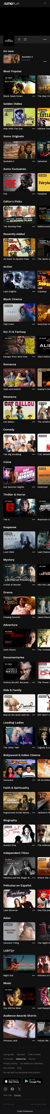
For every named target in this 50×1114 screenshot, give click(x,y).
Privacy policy (10, 1063)
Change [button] (17, 1095)
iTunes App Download (12, 1081)
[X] (19, 1089)
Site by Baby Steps (39, 1104)
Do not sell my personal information (21, 1072)
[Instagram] (5, 1089)
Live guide (8, 1054)
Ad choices (9, 1068)
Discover (21, 1054)
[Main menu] (45, 3)
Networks (21, 1059)
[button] (25, 58)
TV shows (8, 1059)
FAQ (19, 1068)
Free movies (34, 1054)
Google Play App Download (33, 1081)
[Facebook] (12, 1089)
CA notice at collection (31, 1063)
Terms (31, 1059)
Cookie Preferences (25, 1111)
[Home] (11, 4)
